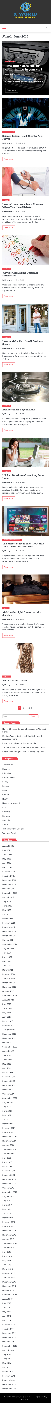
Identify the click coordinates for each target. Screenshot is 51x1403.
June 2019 (7, 1205)
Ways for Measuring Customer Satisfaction (20, 274)
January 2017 (8, 1329)
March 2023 (7, 1021)
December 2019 (9, 1179)
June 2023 (7, 1008)
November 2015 (9, 1389)
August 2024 (8, 948)
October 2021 (8, 1094)
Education (7, 773)
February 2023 (8, 1025)
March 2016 (7, 1371)
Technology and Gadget (12, 539)
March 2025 (7, 919)
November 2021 (9, 1089)
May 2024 (6, 961)
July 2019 (6, 1201)
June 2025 (7, 906)
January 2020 (8, 1175)
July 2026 (6, 850)
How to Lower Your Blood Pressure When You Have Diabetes (22, 205)
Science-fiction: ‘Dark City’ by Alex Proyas (22, 137)
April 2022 (6, 1068)
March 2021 (7, 1124)
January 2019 (8, 1226)
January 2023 (8, 1030)
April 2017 (6, 1316)
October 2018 (8, 1239)
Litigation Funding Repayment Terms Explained (23, 752)
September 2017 (9, 1295)
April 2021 (6, 1119)
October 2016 (8, 1342)
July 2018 (6, 1252)
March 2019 (7, 1218)
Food (4, 790)
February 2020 (8, 1171)
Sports (5, 824)
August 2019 (8, 1196)
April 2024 (7, 966)
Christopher (11, 74)
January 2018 (8, 1277)
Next (30, 708)
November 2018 (9, 1235)
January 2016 (8, 1380)
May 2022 (6, 1064)
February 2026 (8, 872)
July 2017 (6, 1303)
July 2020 (6, 1158)
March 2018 (7, 1269)
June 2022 (7, 1060)
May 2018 (6, 1260)
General (5, 794)
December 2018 (9, 1230)
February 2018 (8, 1273)
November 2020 (9, 1141)
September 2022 (9, 1047)
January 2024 (8, 978)
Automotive (10, 61)
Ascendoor (33, 1397)
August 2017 (7, 1299)
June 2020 (7, 1162)
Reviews (6, 676)
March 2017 (7, 1320)
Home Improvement (11, 803)
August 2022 (8, 1051)
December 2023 (9, 983)
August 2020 (8, 1154)
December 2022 (9, 1034)
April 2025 (7, 914)
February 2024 (8, 974)
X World (7, 1397)
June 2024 (7, 957)
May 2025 (6, 910)
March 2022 (7, 1072)
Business (7, 269)
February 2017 (8, 1324)
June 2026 (7, 854)
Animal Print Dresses (14, 681)
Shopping (6, 820)
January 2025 (8, 927)
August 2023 (8, 1000)
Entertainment (9, 132)
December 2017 (9, 1282)
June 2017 (7, 1307)
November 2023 (9, 987)
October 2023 (8, 991)
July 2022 (6, 1055)
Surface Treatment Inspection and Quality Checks (24, 747)
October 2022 (8, 1042)
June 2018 (7, 1256)
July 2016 (6, 1354)
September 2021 (9, 1098)
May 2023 (6, 1013)
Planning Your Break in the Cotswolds (19, 743)
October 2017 (8, 1290)
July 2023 (6, 1004)
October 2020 (8, 1145)
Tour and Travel (9, 833)
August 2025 (8, 897)
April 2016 (6, 1367)
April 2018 (6, 1265)
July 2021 (6, 1107)
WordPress (25, 1399)
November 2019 (9, 1183)
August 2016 (8, 1350)
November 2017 (9, 1286)
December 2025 (9, 880)
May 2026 (6, 859)
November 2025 (9, 884)
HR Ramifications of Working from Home (23, 476)
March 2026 (7, 867)
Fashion (5, 786)
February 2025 (8, 923)
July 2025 (6, 901)
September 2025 (9, 893)
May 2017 (6, 1312)
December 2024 (9, 931)
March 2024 (7, 970)
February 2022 (8, 1077)
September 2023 (9, 995)
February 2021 (8, 1128)
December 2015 (9, 1384)
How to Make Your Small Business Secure (22, 342)
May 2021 (6, 1115)
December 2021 (9, 1085)
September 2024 (9, 944)
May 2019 (6, 1209)
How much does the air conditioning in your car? (23, 67)
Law (4, 807)
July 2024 (6, 953)
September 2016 (9, 1346)
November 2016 (9, 1337)
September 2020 (9, 1149)
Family (6, 608)
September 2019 (9, 1192)
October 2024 (8, 940)
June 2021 (7, 1111)
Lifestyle (6, 812)
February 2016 (8, 1376)
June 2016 (7, 1359)
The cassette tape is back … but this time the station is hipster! (23, 545)
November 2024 (9, 936)
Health (6, 200)
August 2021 (8, 1102)
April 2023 (7, 1017)
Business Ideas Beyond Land (18, 410)
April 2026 (7, 863)
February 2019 (8, 1222)
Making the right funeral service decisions (21, 613)
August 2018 (8, 1248)
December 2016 (9, 1333)
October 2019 (8, 1188)
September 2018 (9, 1243)
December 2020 (9, 1136)
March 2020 (7, 1166)
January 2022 (8, 1081)
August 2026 (8, 846)
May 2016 (6, 1363)
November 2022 (9, 1038)
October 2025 (8, 889)
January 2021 (8, 1132)
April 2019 (6, 1213)
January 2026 (8, 876)
